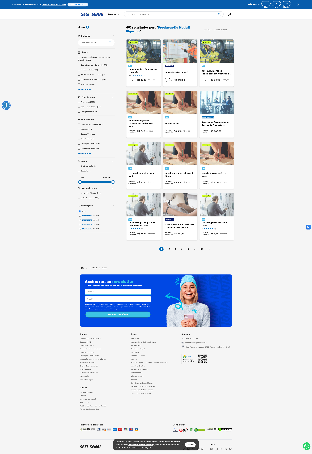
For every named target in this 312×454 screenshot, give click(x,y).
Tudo (84, 211)
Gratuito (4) (86, 171)
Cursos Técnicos (88, 134)
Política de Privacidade (140, 444)
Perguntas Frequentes (89, 409)
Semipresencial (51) (89, 112)
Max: (105, 177)
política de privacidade (116, 309)
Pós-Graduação (87, 139)
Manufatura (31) (87, 84)
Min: (82, 177)
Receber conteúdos (118, 314)
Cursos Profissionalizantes (92, 124)
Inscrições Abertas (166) (91, 193)
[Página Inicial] (82, 268)
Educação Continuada (90, 144)
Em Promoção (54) (89, 166)
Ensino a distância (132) (91, 107)
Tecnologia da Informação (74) (94, 65)
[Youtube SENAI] (230, 449)
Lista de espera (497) (90, 198)
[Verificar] (225, 430)
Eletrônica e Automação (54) (93, 80)
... (194, 249)
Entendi (190, 444)
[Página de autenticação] (230, 14)
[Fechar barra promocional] (298, 4)
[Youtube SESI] (202, 449)
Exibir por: (208, 30)
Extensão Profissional (90, 149)
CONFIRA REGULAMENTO (54, 4)
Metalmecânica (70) (89, 70)
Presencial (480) (88, 102)
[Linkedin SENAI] (216, 449)
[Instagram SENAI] (211, 449)
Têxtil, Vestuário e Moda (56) (93, 75)
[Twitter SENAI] (225, 449)
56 (201, 249)
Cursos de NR (86, 129)
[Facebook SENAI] (221, 449)
